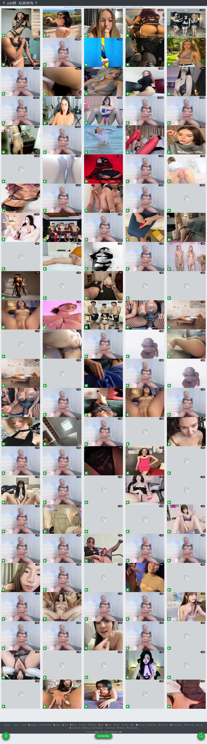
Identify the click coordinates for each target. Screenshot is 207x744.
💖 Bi (132, 725)
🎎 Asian (7, 725)
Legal (120, 732)
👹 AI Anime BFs (97, 728)
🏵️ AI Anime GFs (75, 728)
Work (101, 732)
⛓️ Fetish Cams (189, 725)
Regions (97, 732)
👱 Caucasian (32, 725)
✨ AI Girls (199, 725)
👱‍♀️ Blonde (73, 725)
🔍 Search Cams (132, 728)
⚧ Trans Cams (163, 725)
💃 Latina (23, 725)
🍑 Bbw (101, 725)
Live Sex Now (103, 736)
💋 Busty (116, 725)
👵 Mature (56, 725)
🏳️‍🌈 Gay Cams (151, 725)
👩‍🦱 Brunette (82, 725)
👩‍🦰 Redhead (92, 725)
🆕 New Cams (140, 725)
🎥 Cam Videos (110, 728)
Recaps (106, 732)
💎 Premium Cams (176, 725)
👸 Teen (65, 725)
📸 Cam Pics (121, 728)
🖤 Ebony (15, 725)
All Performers (114, 732)
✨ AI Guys (86, 728)
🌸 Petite (108, 725)
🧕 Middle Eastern (45, 725)
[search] (201, 736)
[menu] (6, 736)
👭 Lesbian (125, 725)
